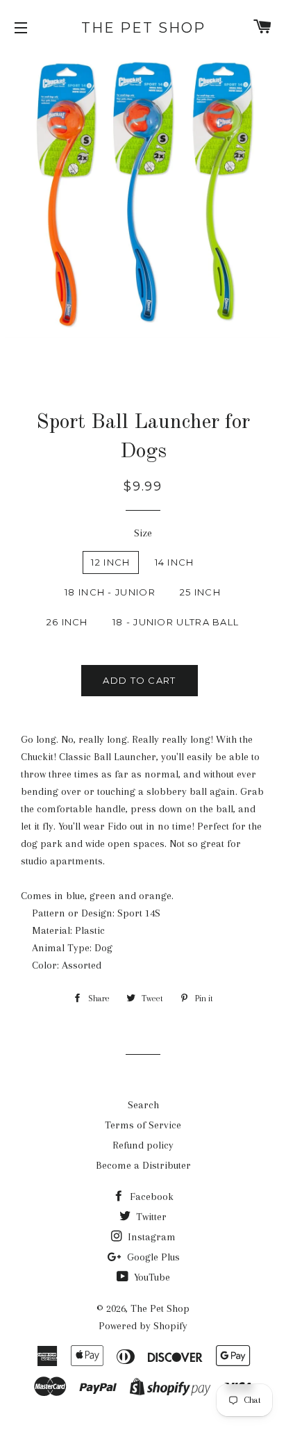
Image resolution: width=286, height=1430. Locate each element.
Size (143, 533)
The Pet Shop (143, 27)
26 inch (67, 621)
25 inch (200, 592)
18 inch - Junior (110, 592)
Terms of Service (143, 1125)
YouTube (150, 1277)
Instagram (150, 1237)
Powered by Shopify (143, 1326)
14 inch (174, 562)
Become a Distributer (143, 1165)
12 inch (110, 562)
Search (143, 1105)
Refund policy (143, 1145)
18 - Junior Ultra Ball (175, 621)
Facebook (150, 1196)
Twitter (150, 1216)
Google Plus (152, 1257)
